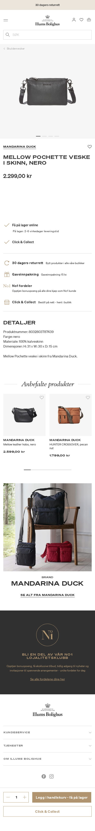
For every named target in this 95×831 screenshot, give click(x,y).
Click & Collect (47, 811)
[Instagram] (51, 776)
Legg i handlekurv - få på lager (62, 797)
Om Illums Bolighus (23, 759)
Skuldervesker (16, 48)
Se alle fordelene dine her (47, 679)
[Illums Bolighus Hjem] (47, 20)
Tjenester (13, 745)
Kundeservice (17, 732)
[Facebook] (44, 776)
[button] (38, 136)
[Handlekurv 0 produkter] (89, 19)
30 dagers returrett (47, 5)
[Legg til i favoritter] (42, 398)
